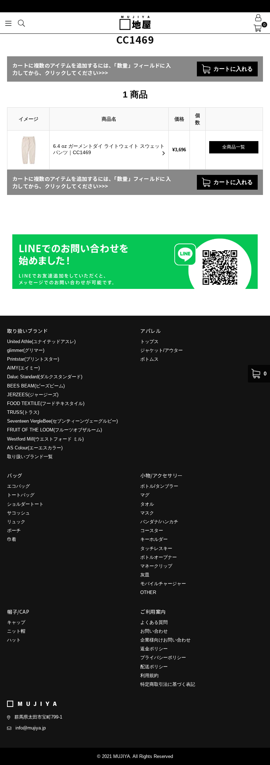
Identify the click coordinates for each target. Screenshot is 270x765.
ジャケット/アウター (161, 350)
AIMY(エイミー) (23, 368)
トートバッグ (20, 495)
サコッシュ (18, 513)
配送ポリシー (154, 666)
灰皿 (144, 574)
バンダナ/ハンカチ (159, 521)
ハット (14, 640)
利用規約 (149, 675)
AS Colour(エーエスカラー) (35, 447)
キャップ (16, 622)
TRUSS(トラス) (23, 412)
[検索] (21, 23)
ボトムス (149, 359)
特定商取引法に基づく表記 (167, 684)
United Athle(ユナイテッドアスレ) (41, 341)
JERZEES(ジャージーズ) (32, 394)
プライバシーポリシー (163, 657)
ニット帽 (16, 631)
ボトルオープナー (158, 557)
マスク (147, 513)
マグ (144, 495)
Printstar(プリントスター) (33, 359)
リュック (16, 521)
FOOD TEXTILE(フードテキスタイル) (45, 403)
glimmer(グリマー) (25, 350)
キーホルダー (154, 539)
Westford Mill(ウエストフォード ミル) (45, 439)
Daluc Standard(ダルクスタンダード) (44, 376)
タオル (147, 504)
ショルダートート (25, 504)
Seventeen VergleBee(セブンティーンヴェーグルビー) (62, 421)
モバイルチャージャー (163, 583)
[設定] (258, 17)
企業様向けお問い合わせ (165, 640)
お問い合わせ (154, 631)
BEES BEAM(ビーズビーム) (36, 385)
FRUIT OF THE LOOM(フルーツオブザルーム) (54, 429)
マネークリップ (156, 566)
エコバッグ (18, 486)
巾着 (11, 539)
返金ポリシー (154, 648)
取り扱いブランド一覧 (30, 456)
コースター (151, 530)
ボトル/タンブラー (159, 486)
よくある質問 (154, 622)
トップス (149, 341)
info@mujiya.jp (30, 728)
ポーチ (14, 530)
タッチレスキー (156, 548)
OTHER (148, 592)
